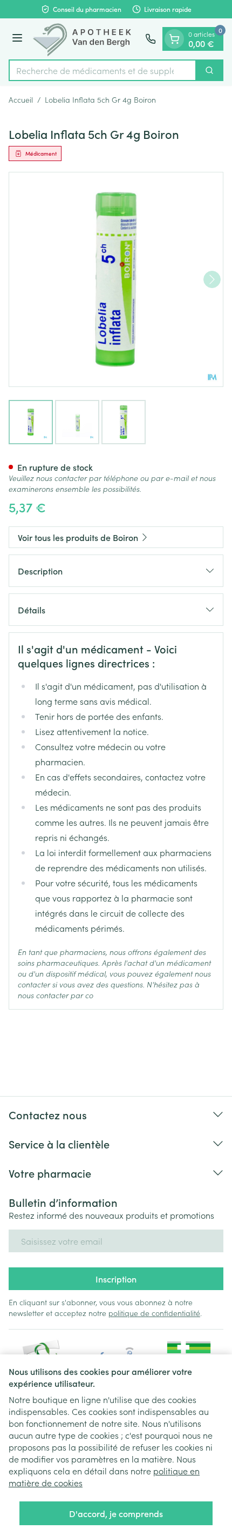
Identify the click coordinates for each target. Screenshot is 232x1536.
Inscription (116, 1279)
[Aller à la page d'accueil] (85, 39)
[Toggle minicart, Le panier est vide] (174, 39)
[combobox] (102, 70)
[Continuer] (212, 279)
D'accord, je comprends (116, 1513)
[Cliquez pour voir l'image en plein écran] (116, 279)
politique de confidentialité (154, 1312)
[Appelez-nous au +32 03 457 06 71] (150, 39)
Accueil (21, 99)
